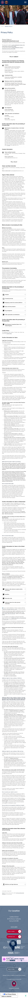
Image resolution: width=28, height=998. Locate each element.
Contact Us (11, 936)
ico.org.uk (8, 145)
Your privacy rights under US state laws (13, 613)
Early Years (11, 931)
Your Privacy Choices (10, 994)
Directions (11, 969)
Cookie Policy (9, 333)
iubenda (3, 892)
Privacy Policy (18, 975)
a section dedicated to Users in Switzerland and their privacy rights (12, 48)
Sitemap (4, 975)
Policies (23, 975)
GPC (6, 801)
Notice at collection (6, 996)
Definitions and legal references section (9, 609)
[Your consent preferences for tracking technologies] (25, 996)
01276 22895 (14, 927)
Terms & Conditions (11, 975)
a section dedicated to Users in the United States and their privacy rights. (13, 45)
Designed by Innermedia (14, 988)
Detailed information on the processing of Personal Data (14, 618)
